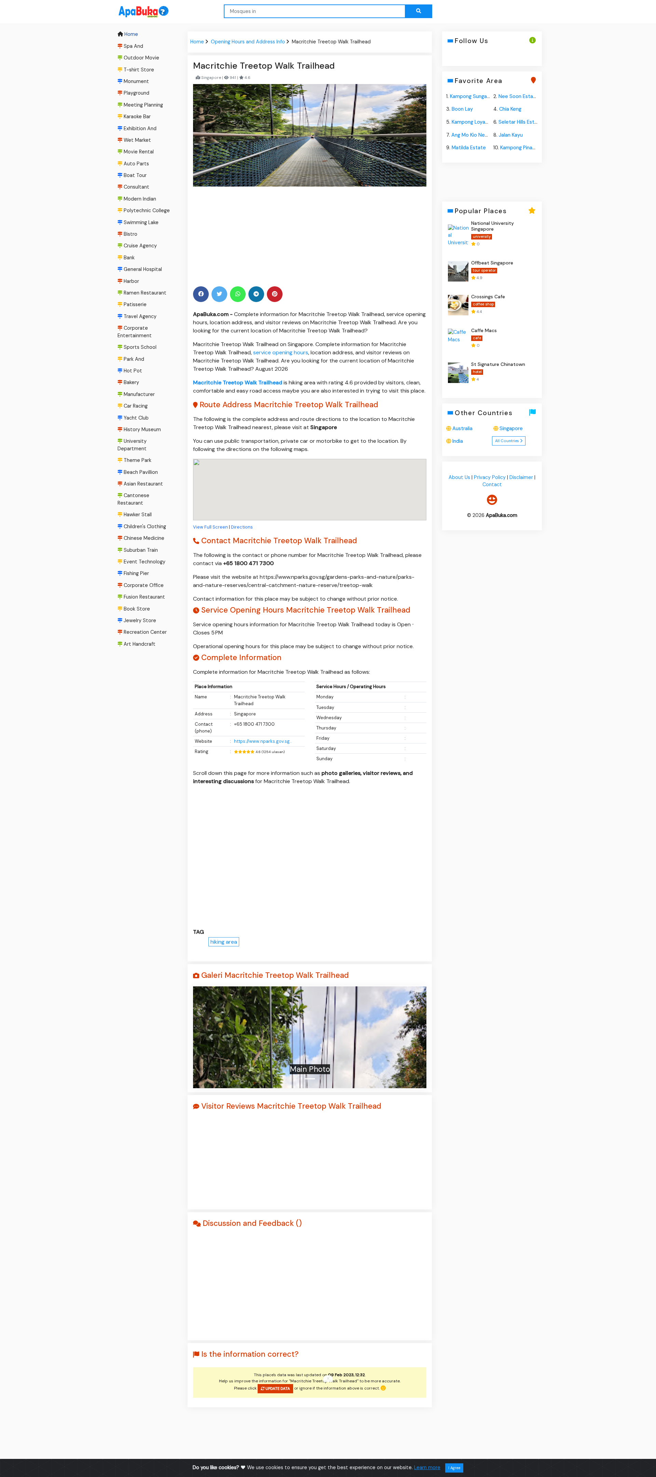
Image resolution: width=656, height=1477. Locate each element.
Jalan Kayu (511, 135)
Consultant (135, 187)
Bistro (129, 234)
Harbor (130, 281)
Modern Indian (139, 199)
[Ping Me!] (492, 500)
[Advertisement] (310, 236)
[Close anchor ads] (328, 1379)
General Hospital (142, 269)
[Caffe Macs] (458, 339)
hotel (477, 372)
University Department (132, 445)
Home (130, 34)
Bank (128, 258)
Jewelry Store (139, 620)
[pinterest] (275, 294)
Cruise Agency (139, 246)
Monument (135, 81)
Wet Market (136, 140)
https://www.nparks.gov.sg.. (263, 741)
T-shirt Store (138, 70)
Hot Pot (132, 371)
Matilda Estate (469, 148)
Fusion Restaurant (143, 597)
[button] (210, 1037)
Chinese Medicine (143, 538)
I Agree (454, 1467)
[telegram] (256, 294)
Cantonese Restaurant (133, 499)
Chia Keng (510, 109)
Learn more (427, 1467)
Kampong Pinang (519, 148)
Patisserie (134, 305)
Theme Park (136, 460)
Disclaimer (521, 477)
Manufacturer (138, 394)
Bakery (130, 382)
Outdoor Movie (140, 58)
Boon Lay (462, 109)
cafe (477, 338)
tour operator (484, 270)
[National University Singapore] (458, 234)
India (457, 441)
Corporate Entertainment (135, 332)
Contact (492, 485)
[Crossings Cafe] (458, 305)
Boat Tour (134, 175)
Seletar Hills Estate (520, 122)
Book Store (136, 609)
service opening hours (280, 352)
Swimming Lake (140, 222)
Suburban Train (140, 550)
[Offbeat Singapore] (458, 271)
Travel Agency (139, 316)
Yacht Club (135, 418)
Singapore (511, 428)
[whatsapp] (238, 294)
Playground (135, 93)
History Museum (141, 429)
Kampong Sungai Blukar (476, 96)
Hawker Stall (137, 515)
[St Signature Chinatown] (458, 373)
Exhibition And (139, 128)
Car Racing (135, 406)
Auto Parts (135, 164)
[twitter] (219, 294)
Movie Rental (138, 152)
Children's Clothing (144, 526)
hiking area (223, 941)
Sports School (139, 347)
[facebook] (201, 294)
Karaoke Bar (136, 116)
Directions (242, 527)
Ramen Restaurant (144, 293)
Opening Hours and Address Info (248, 42)
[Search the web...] (418, 11)
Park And (133, 359)
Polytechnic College (146, 210)
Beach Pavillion (140, 472)
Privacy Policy (490, 477)
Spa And (132, 46)
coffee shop (483, 304)
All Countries (507, 440)
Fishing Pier (135, 574)
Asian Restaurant (142, 484)
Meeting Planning (142, 105)
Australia (462, 428)
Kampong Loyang (471, 122)
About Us (459, 477)
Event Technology (143, 562)
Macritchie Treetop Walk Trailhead (237, 382)
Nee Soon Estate (518, 96)
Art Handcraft (138, 644)
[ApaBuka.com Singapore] (135, 11)
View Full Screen (210, 527)
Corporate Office (143, 585)
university (481, 236)
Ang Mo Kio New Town (476, 135)
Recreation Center (144, 632)
